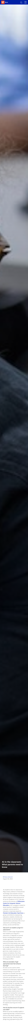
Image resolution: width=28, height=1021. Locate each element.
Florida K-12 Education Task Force (13, 913)
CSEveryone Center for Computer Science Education (13, 903)
